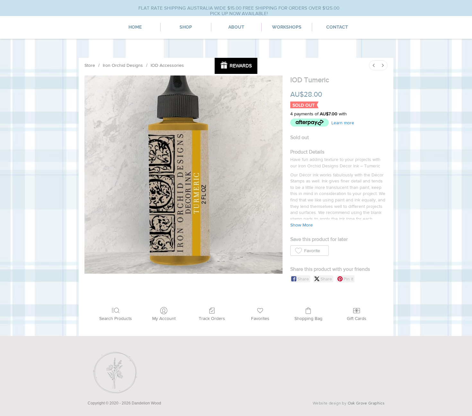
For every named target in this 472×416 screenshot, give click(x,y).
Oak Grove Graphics (366, 403)
